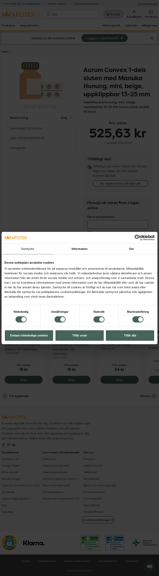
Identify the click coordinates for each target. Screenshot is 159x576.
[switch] (60, 319)
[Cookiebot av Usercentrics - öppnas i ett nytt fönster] (138, 238)
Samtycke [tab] (27, 248)
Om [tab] (131, 248)
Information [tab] (79, 248)
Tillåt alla (130, 335)
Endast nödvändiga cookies (29, 335)
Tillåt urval (79, 335)
